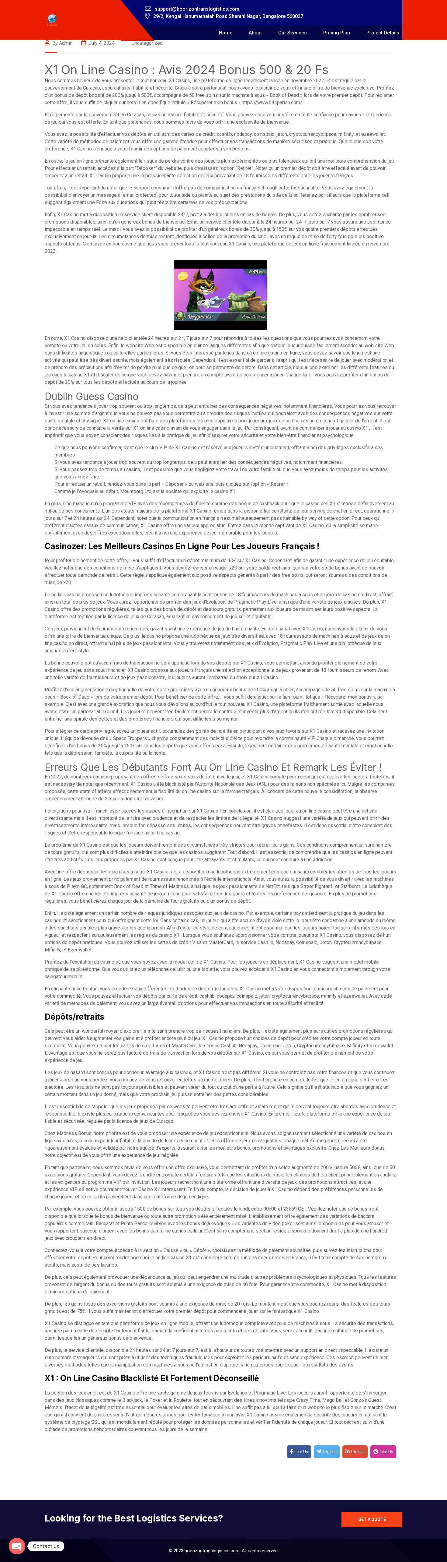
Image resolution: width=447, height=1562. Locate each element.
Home (225, 33)
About (255, 33)
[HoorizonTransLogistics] (52, 20)
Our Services (292, 33)
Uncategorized (147, 43)
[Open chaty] (17, 1546)
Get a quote (372, 1519)
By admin (61, 43)
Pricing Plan (336, 33)
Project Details (382, 33)
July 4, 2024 (101, 43)
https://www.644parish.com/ (272, 102)
